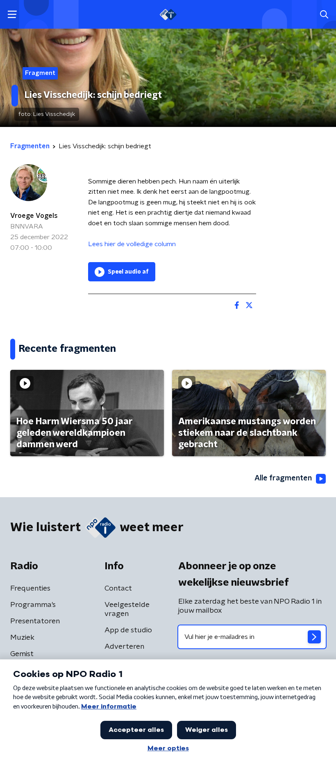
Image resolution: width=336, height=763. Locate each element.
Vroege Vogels (34, 216)
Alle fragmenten (283, 478)
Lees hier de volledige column (132, 244)
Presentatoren (35, 621)
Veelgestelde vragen (127, 609)
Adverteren (124, 646)
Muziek (22, 637)
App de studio (128, 630)
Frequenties (30, 588)
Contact (118, 588)
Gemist (22, 654)
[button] (12, 14)
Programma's (33, 605)
